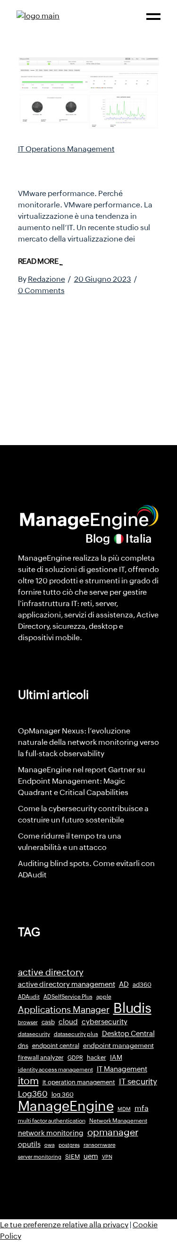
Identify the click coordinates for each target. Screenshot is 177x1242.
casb (48, 1022)
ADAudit (29, 996)
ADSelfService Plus (68, 996)
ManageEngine (66, 1106)
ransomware (100, 1145)
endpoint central (55, 1045)
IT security (138, 1081)
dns (23, 1045)
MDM (124, 1109)
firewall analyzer (41, 1057)
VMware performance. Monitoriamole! (78, 168)
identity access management (55, 1069)
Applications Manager (64, 1009)
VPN (107, 1157)
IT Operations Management (66, 148)
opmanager (112, 1132)
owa (49, 1145)
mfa (142, 1108)
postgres (69, 1145)
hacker (96, 1057)
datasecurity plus (76, 1034)
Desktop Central (128, 1033)
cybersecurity (104, 1022)
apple (103, 996)
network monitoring (51, 1133)
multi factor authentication (51, 1120)
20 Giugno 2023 (102, 279)
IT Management (122, 1069)
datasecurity (34, 1034)
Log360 (33, 1094)
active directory (51, 972)
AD (124, 984)
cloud (68, 1022)
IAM (116, 1057)
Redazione (46, 279)
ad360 (142, 984)
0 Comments (41, 290)
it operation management (78, 1082)
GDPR (75, 1057)
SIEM (72, 1156)
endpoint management (118, 1045)
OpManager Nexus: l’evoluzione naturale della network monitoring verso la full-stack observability (88, 742)
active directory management (66, 984)
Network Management (118, 1120)
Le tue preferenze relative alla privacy (64, 1224)
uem (91, 1156)
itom (28, 1081)
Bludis (132, 1008)
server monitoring (39, 1157)
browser (28, 1022)
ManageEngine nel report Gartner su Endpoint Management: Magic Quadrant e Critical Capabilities (81, 781)
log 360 (62, 1094)
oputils (29, 1144)
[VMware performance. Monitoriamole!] (89, 93)
